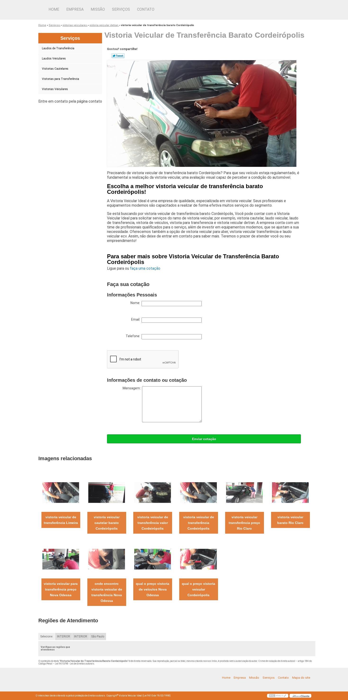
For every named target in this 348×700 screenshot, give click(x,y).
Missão (98, 9)
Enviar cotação (204, 439)
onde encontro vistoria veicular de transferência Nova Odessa (106, 592)
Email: (136, 319)
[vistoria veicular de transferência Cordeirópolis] (198, 492)
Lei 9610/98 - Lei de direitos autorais (74, 663)
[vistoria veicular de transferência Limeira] (60, 492)
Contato (145, 9)
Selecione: (46, 636)
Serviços (121, 9)
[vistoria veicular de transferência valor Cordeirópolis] (152, 492)
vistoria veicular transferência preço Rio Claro (244, 522)
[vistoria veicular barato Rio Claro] (290, 492)
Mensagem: (132, 388)
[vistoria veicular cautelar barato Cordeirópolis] (106, 492)
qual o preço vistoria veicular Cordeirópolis (198, 589)
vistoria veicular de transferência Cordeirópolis (198, 522)
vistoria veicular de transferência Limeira (61, 520)
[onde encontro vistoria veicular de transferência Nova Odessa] (106, 559)
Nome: (136, 303)
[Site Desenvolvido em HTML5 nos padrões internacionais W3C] (277, 696)
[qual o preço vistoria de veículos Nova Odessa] (152, 559)
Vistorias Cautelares (55, 68)
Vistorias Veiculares (55, 89)
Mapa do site (301, 677)
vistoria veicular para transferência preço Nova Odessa (61, 589)
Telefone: (134, 336)
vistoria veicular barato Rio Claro (290, 520)
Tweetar (118, 55)
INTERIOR (63, 636)
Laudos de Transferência (58, 48)
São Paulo (97, 636)
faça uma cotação (145, 268)
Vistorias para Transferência (60, 79)
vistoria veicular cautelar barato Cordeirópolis (107, 522)
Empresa (75, 9)
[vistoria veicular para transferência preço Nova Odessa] (60, 559)
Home (54, 9)
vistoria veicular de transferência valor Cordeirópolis (152, 522)
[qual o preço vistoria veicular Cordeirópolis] (198, 559)
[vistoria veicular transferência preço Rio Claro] (244, 492)
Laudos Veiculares (54, 58)
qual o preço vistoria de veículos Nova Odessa (152, 589)
